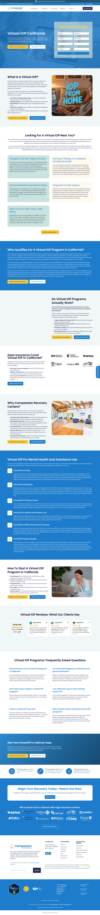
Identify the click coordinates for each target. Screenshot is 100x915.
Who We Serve (54, 8)
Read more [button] (31, 634)
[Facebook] (46, 853)
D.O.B (60, 46)
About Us (71, 8)
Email (60, 36)
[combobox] (21, 870)
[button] (91, 628)
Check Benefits (89, 4)
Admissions (62, 8)
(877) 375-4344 (83, 866)
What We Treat (34, 8)
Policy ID (78, 41)
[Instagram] (49, 853)
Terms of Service (64, 904)
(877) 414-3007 (43, 793)
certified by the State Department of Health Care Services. (61, 889)
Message (76, 46)
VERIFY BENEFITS (98, 372)
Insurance (61, 41)
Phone (77, 36)
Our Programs (44, 8)
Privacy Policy (54, 904)
